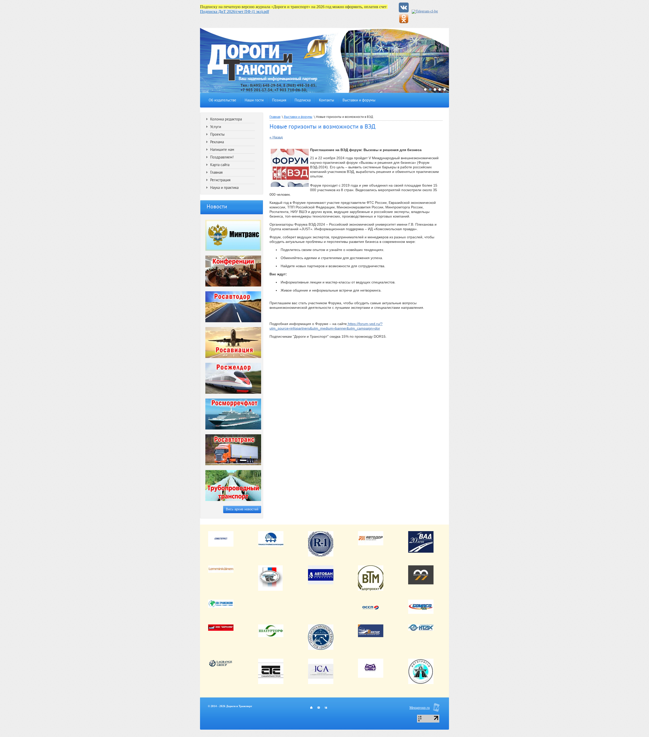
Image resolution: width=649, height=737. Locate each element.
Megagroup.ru (419, 708)
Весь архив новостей (242, 509)
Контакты (326, 100)
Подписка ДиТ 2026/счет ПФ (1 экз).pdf (234, 11)
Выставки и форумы (358, 100)
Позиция (279, 100)
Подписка (303, 100)
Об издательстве (222, 100)
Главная (274, 117)
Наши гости (254, 100)
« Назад (276, 137)
